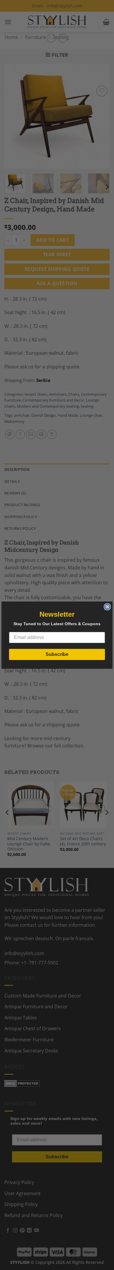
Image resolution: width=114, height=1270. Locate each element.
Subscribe (57, 654)
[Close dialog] (107, 607)
